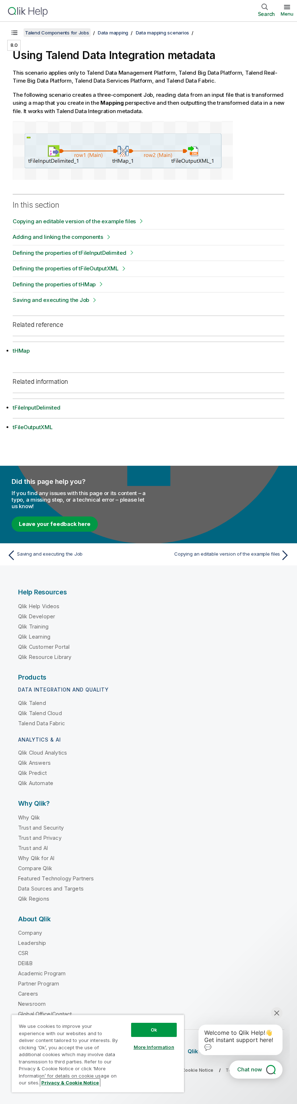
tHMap (21, 350)
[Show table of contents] (14, 33)
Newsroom (32, 1004)
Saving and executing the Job (51, 299)
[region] (98, 1053)
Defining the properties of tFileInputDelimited (69, 252)
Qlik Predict (32, 773)
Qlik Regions (33, 899)
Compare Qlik (35, 868)
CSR (23, 953)
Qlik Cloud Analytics (42, 753)
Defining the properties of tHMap (54, 284)
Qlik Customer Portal (44, 647)
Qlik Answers (34, 763)
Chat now (249, 1069)
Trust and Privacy (40, 838)
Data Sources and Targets (51, 888)
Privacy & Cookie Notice (70, 1083)
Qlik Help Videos (39, 606)
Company (30, 933)
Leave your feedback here (55, 523)
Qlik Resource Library (44, 657)
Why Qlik (29, 817)
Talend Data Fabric (41, 723)
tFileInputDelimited (36, 407)
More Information (154, 1047)
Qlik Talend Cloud (40, 713)
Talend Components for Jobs (57, 33)
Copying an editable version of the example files (74, 221)
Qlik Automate (35, 783)
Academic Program (42, 973)
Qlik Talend (32, 703)
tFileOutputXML (33, 427)
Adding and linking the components (58, 236)
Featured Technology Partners (56, 878)
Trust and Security (41, 828)
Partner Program (38, 983)
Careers (28, 994)
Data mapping (113, 33)
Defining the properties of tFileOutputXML (65, 268)
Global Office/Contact (45, 1014)
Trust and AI (33, 848)
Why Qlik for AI (36, 858)
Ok (154, 1030)
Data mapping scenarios (162, 33)
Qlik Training (33, 626)
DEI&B (25, 963)
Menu (287, 14)
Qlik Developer (36, 616)
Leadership (32, 943)
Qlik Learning (34, 637)
